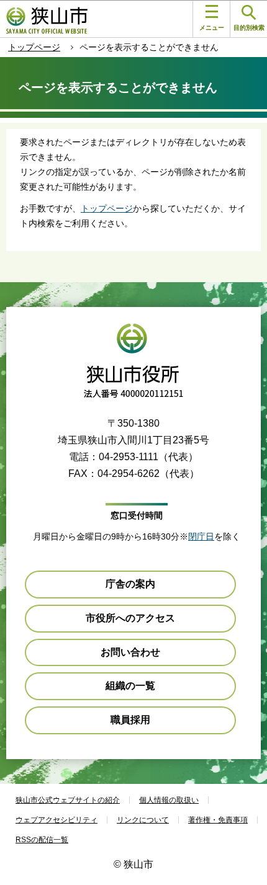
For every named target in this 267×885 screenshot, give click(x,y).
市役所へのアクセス (130, 618)
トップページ (34, 47)
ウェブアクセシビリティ (56, 820)
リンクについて (143, 820)
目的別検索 (249, 27)
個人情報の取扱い (169, 800)
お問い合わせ (130, 652)
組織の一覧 (130, 685)
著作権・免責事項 (218, 820)
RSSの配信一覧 (42, 839)
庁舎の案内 (130, 584)
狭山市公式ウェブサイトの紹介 (68, 800)
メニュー (211, 27)
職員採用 (130, 719)
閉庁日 (201, 536)
